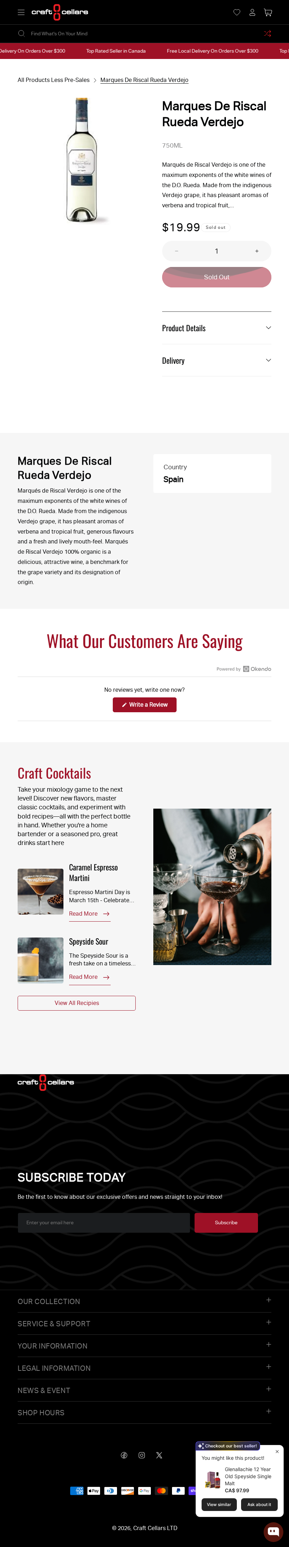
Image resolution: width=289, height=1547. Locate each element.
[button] (21, 12)
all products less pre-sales (54, 80)
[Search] (21, 33)
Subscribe (226, 1222)
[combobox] (144, 34)
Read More (83, 913)
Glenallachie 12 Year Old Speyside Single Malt (248, 1476)
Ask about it (259, 1504)
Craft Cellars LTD (155, 1528)
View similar (219, 1504)
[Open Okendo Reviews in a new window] (244, 668)
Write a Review (152, 706)
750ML (172, 145)
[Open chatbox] (273, 1532)
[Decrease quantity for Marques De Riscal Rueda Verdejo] (170, 251)
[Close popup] (277, 1451)
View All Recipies (77, 1003)
